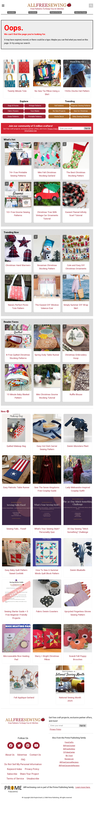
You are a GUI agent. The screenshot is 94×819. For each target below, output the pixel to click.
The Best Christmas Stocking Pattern (75, 174)
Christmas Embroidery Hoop (76, 356)
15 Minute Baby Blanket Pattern (18, 396)
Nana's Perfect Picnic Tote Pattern (18, 307)
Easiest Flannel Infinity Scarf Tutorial (75, 214)
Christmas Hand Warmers (18, 265)
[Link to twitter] (19, 745)
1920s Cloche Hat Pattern (77, 91)
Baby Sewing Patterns (81, 116)
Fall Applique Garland (24, 697)
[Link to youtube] (36, 745)
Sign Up (87, 128)
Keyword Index (14, 769)
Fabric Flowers (13, 111)
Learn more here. (82, 787)
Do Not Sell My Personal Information (23, 764)
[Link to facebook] (10, 745)
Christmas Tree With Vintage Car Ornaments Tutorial (47, 215)
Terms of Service (15, 778)
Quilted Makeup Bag (16, 446)
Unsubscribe (33, 778)
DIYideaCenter (69, 752)
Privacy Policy (53, 129)
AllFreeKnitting (69, 749)
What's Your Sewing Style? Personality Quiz (46, 530)
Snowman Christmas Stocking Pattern (47, 267)
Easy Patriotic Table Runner (16, 487)
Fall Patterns (59, 106)
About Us (9, 754)
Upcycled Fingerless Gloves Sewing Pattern (77, 613)
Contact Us (35, 754)
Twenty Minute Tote (17, 91)
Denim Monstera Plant (77, 446)
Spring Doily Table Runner (47, 355)
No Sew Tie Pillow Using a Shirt (47, 93)
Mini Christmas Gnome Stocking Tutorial (47, 396)
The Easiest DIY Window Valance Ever (47, 307)
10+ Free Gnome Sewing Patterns (18, 214)
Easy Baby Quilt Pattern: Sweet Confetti (16, 572)
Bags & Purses (13, 106)
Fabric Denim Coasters (47, 611)
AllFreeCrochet (69, 746)
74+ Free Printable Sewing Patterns (18, 174)
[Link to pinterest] (27, 745)
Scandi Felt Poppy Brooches (77, 658)
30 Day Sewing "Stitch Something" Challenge (77, 530)
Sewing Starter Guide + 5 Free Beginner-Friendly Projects (16, 614)
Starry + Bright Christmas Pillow (47, 658)
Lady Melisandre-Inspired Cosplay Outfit (77, 489)
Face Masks (35, 111)
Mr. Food (69, 756)
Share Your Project (29, 774)
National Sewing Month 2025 (70, 699)
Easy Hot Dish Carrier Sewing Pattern (47, 448)
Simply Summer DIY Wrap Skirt (76, 307)
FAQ (23, 759)
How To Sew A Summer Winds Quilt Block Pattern (47, 572)
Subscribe (12, 774)
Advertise (22, 754)
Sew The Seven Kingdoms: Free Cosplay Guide (47, 489)
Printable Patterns (35, 116)
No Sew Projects (59, 111)
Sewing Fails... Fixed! (16, 528)
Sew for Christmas (81, 111)
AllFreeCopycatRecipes (69, 762)
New (3, 411)
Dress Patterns (13, 116)
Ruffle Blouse (76, 394)
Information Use (31, 131)
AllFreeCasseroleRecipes (69, 765)
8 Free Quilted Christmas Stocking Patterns (18, 356)
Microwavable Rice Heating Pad (16, 658)
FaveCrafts (69, 742)
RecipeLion (69, 759)
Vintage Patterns (35, 106)
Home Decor (59, 116)
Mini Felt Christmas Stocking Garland (47, 174)
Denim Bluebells (77, 570)
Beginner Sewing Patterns (80, 106)
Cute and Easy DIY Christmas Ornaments (75, 267)
